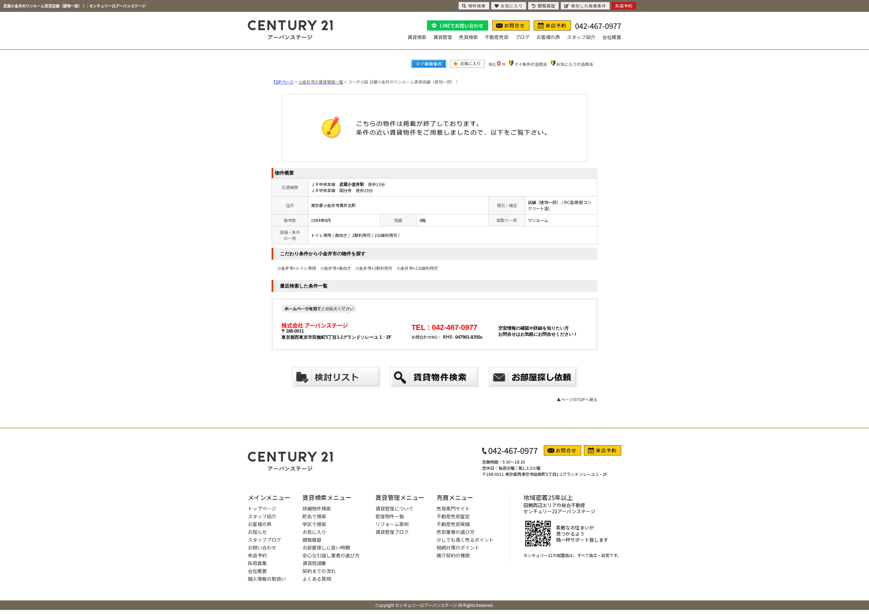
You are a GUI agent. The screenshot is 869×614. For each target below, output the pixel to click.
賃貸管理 (442, 37)
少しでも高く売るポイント (465, 539)
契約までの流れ (319, 571)
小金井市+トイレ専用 (296, 268)
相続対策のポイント (458, 547)
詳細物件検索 (316, 508)
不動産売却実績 (453, 524)
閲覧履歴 (311, 539)
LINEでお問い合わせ (461, 25)
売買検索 (468, 37)
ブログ (522, 37)
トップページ (262, 508)
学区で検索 (314, 524)
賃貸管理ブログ (392, 531)
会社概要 (611, 37)
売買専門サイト (453, 508)
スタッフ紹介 (581, 37)
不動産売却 (497, 37)
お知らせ (257, 531)
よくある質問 (316, 578)
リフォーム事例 (392, 524)
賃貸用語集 (314, 563)
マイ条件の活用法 (530, 64)
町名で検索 (314, 516)
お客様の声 (548, 37)
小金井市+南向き (335, 268)
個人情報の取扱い (267, 578)
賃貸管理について (394, 508)
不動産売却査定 (453, 516)
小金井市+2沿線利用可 (417, 268)
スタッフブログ (264, 539)
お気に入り (314, 531)
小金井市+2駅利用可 (373, 268)
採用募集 (257, 563)
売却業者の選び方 (456, 531)
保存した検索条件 (588, 5)
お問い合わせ (262, 547)
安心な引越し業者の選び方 (330, 555)
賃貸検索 (416, 37)
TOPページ (283, 82)
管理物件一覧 (389, 516)
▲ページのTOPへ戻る (577, 399)
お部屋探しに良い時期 (326, 547)
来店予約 (257, 555)
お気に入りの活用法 (574, 64)
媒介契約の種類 (453, 555)
